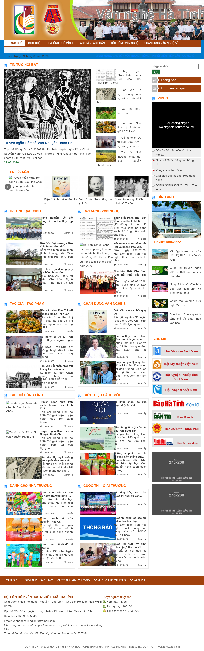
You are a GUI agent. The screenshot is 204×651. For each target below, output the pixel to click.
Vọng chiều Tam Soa (169, 170)
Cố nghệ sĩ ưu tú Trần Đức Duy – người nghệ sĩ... (56, 340)
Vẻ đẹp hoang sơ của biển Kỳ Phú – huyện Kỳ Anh (185, 255)
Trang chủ (13, 580)
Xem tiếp (68, 233)
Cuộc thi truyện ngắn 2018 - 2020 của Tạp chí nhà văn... (185, 272)
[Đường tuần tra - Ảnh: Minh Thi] (176, 221)
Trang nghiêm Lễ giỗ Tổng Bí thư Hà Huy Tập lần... (56, 221)
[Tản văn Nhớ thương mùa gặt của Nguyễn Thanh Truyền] (118, 152)
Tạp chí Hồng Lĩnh (26, 395)
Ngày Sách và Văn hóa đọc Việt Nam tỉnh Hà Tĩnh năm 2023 (185, 288)
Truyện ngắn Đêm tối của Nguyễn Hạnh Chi (38, 143)
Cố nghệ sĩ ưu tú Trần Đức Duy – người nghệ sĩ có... (129, 142)
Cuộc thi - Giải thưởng (104, 486)
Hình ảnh (166, 197)
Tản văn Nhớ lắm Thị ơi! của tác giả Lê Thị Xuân (129, 127)
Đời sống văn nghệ (101, 211)
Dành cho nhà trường (31, 486)
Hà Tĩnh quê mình (25, 211)
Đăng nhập (137, 580)
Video (163, 98)
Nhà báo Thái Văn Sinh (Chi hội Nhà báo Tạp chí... (130, 275)
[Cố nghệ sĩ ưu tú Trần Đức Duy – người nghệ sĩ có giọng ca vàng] (118, 137)
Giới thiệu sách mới (101, 395)
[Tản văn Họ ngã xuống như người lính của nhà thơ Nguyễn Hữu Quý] (118, 89)
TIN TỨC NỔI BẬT (24, 65)
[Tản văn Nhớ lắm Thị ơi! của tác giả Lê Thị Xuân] (118, 123)
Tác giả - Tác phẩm (27, 304)
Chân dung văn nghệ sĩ (105, 304)
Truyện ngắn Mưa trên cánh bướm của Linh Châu (56, 405)
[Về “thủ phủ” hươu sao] (118, 108)
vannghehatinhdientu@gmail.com (34, 620)
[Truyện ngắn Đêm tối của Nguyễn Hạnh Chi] (47, 104)
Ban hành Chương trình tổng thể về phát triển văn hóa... (185, 318)
